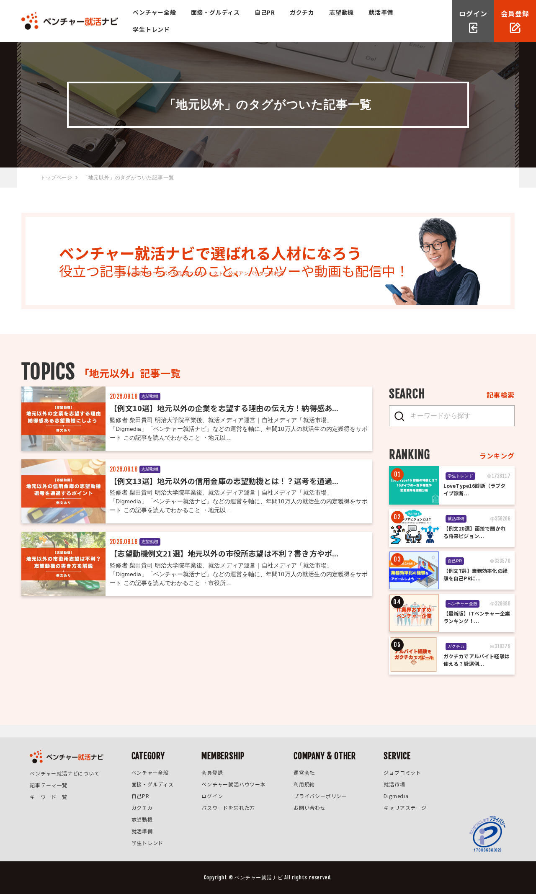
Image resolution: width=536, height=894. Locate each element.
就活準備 (380, 12)
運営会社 (304, 772)
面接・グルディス (215, 12)
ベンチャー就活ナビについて (64, 773)
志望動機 (341, 12)
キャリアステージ (405, 807)
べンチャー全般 (154, 12)
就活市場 (394, 784)
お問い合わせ (310, 807)
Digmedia (396, 795)
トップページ (56, 177)
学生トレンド (151, 29)
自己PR (265, 12)
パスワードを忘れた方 (228, 807)
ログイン (212, 795)
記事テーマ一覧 (48, 784)
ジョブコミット (402, 772)
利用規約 (304, 784)
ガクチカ (302, 12)
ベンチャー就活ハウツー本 (233, 784)
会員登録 (212, 772)
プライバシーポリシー (320, 795)
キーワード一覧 (48, 796)
